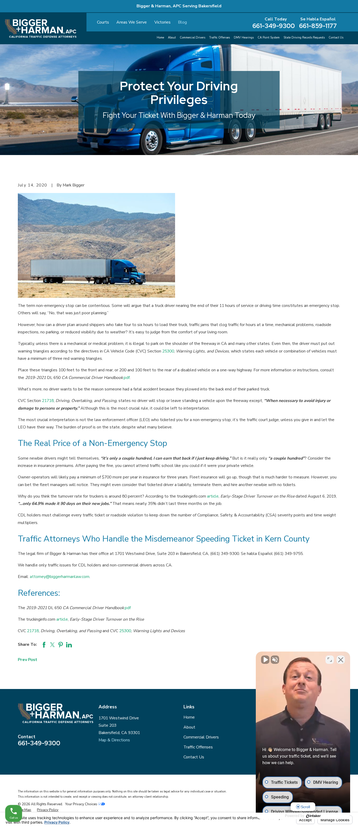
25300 (168, 351)
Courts (103, 22)
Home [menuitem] (160, 38)
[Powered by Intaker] (313, 816)
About (189, 727)
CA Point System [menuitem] (269, 38)
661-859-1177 (318, 26)
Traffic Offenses (198, 747)
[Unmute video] (265, 659)
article (213, 496)
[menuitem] (24, 810)
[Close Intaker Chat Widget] (341, 659)
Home (189, 717)
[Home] (40, 28)
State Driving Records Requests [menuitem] (304, 38)
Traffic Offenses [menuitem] (219, 38)
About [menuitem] (172, 38)
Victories (162, 22)
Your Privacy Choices (81, 804)
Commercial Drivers (201, 737)
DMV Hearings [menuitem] (244, 38)
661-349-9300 (273, 26)
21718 (48, 401)
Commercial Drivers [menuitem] (192, 38)
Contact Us (193, 757)
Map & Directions (114, 740)
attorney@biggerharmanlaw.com (59, 577)
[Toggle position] (330, 659)
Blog (182, 22)
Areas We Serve (131, 22)
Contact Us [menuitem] (336, 38)
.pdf (126, 378)
